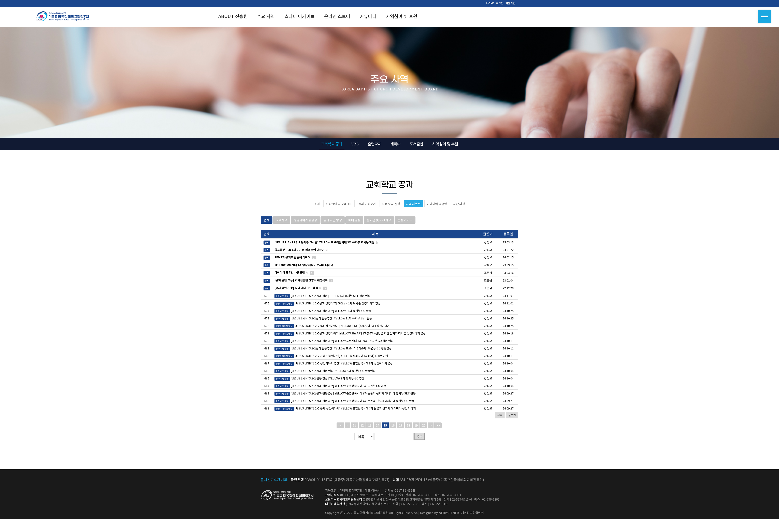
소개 (317, 204)
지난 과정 (459, 204)
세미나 (395, 143)
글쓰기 (512, 415)
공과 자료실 (413, 204)
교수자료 (281, 220)
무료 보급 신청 (391, 204)
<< (340, 425)
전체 (266, 220)
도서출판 (416, 143)
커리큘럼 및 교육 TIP (339, 204)
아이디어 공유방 (437, 204)
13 (369, 425)
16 (393, 425)
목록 (499, 415)
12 (362, 425)
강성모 (488, 296)
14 (377, 425)
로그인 (499, 3)
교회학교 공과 (331, 143)
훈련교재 (374, 143)
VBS (355, 143)
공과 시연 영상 (333, 220)
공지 (267, 242)
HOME (490, 3)
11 (354, 425)
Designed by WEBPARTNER (439, 512)
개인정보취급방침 (472, 512)
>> (438, 425)
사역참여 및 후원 (445, 143)
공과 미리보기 (367, 204)
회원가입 (510, 3)
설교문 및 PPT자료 (379, 220)
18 (408, 425)
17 (400, 425)
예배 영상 (354, 220)
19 (416, 425)
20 (423, 425)
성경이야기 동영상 (305, 220)
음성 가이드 (405, 220)
